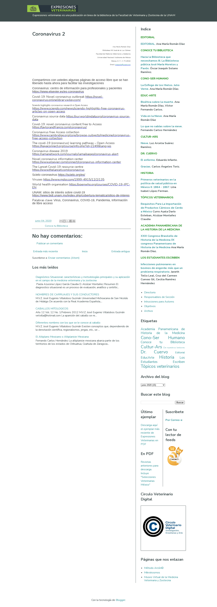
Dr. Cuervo (154, 352)
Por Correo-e (173, 420)
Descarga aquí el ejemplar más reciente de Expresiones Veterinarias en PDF (150, 434)
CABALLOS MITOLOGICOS (52, 308)
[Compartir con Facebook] (70, 221)
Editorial (180, 352)
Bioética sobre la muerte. (157, 102)
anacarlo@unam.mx (123, 64)
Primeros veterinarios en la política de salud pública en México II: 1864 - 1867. (159, 183)
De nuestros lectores (174, 347)
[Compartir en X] (67, 221)
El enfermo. (148, 160)
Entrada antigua (120, 251)
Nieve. (145, 143)
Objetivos (150, 306)
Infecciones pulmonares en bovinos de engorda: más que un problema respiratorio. (162, 268)
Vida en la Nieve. (152, 116)
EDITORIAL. (148, 44)
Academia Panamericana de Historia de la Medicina (163, 331)
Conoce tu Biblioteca (56, 225)
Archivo (148, 311)
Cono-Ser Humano (163, 338)
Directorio (150, 292)
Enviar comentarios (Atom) (64, 258)
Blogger (120, 600)
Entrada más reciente (45, 251)
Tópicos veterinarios (160, 366)
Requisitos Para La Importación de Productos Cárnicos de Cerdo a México (162, 207)
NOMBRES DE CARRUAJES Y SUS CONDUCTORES (67, 294)
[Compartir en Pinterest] (74, 221)
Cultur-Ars (151, 347)
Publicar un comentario (49, 243)
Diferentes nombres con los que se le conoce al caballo (68, 323)
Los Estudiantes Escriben (163, 359)
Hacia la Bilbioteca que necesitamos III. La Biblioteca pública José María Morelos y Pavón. (160, 62)
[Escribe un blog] (64, 221)
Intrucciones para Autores (159, 302)
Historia (166, 357)
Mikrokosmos (152, 572)
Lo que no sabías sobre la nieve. (161, 126)
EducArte (147, 357)
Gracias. (146, 166)
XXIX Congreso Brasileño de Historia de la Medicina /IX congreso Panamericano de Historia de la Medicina (159, 241)
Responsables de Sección (159, 297)
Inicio (85, 251)
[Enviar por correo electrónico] (61, 221)
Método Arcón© (154, 568)
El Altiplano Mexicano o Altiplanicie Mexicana (62, 337)
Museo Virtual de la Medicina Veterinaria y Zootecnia (161, 578)
